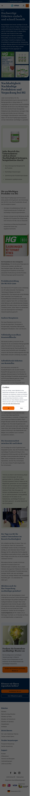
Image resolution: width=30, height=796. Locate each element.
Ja (8, 409)
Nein (20, 409)
